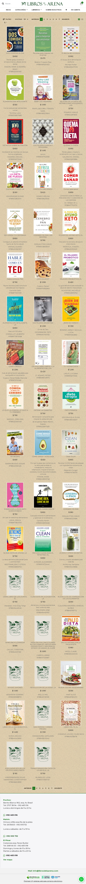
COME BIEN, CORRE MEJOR (43, 509)
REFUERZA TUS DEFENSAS (15, 235)
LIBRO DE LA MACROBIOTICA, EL (15, 728)
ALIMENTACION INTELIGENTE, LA (15, 324)
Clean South (71, 457)
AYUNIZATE (15, 457)
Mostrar (18, 19)
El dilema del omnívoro (71, 53)
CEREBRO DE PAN (70, 509)
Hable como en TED (15, 279)
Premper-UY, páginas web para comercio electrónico (43, 881)
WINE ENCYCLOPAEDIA (15, 642)
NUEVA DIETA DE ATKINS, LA (15, 553)
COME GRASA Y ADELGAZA (43, 457)
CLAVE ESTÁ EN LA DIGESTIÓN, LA (43, 598)
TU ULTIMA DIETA (71, 366)
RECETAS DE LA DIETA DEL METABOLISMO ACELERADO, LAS (71, 103)
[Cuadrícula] (79, 19)
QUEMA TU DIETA (71, 145)
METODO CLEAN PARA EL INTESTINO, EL (42, 554)
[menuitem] (8, 9)
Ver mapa (7, 860)
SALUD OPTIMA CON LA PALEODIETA (71, 643)
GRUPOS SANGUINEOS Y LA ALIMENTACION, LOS (43, 367)
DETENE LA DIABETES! (43, 410)
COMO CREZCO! (15, 366)
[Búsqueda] (3, 4)
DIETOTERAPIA (71, 410)
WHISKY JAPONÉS (15, 688)
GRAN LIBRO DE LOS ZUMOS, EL (15, 598)
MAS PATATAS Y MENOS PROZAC (43, 728)
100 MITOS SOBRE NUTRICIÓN (15, 145)
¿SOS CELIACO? (43, 279)
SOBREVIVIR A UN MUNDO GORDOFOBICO (15, 510)
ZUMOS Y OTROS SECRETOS (70, 553)
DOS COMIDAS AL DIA (15, 53)
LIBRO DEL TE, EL (71, 727)
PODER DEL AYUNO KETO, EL (71, 235)
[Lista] (82, 19)
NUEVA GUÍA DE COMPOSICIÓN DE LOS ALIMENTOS (71, 598)
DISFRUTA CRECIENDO (42, 189)
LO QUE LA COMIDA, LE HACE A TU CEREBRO (15, 411)
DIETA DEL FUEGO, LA (15, 189)
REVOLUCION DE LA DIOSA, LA (43, 688)
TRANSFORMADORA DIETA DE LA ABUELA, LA (42, 769)
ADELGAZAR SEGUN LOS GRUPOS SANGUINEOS (15, 769)
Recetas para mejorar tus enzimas (43, 54)
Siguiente (65, 19)
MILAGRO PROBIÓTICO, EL (71, 279)
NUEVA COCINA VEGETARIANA (70, 688)
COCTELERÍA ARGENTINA (43, 323)
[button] (66, 9)
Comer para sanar (71, 189)
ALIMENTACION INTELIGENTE (15, 101)
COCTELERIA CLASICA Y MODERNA (43, 146)
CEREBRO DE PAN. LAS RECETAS (43, 236)
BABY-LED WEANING (43, 101)
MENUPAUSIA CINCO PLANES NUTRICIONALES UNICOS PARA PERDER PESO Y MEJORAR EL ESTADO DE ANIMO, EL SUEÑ (43, 645)
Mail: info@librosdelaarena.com (43, 871)
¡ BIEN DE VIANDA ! (71, 323)
